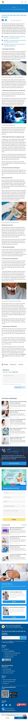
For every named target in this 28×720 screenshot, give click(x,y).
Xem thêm (24, 525)
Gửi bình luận (18, 387)
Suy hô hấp (21, 364)
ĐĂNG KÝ (23, 637)
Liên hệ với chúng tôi (14, 463)
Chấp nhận (20, 717)
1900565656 (6, 649)
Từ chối (7, 717)
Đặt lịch (14, 601)
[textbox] (14, 506)
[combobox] (14, 506)
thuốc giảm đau (13, 364)
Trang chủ (3, 9)
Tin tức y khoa (8, 9)
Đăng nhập (5, 372)
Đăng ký (10, 372)
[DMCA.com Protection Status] (6, 660)
